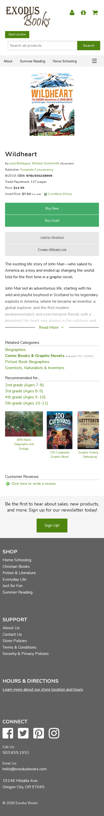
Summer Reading (32, 61)
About (8, 61)
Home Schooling (65, 61)
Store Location (17, 34)
